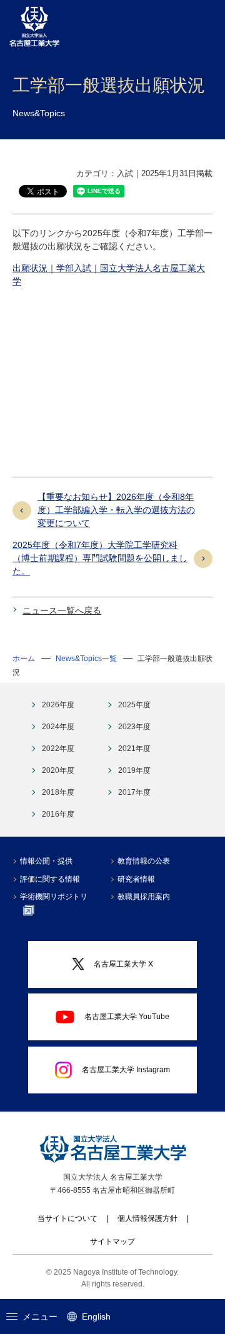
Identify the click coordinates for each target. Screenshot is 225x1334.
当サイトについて (68, 1218)
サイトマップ (112, 1241)
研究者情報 (136, 879)
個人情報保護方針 (148, 1218)
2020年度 (58, 770)
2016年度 (58, 814)
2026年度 (58, 704)
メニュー (40, 1317)
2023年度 (134, 726)
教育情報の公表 (144, 861)
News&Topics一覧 (86, 658)
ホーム (23, 658)
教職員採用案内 (144, 896)
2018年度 (58, 792)
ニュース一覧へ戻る (61, 610)
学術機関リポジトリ (54, 896)
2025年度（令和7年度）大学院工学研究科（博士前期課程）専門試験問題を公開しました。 (100, 558)
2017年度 (134, 792)
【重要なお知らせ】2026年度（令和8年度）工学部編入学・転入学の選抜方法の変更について (116, 510)
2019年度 (134, 770)
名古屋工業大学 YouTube (126, 1016)
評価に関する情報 (50, 879)
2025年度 (134, 704)
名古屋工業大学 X (123, 964)
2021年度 (134, 748)
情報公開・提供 (46, 861)
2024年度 (58, 726)
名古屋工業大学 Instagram (126, 1069)
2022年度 (58, 748)
